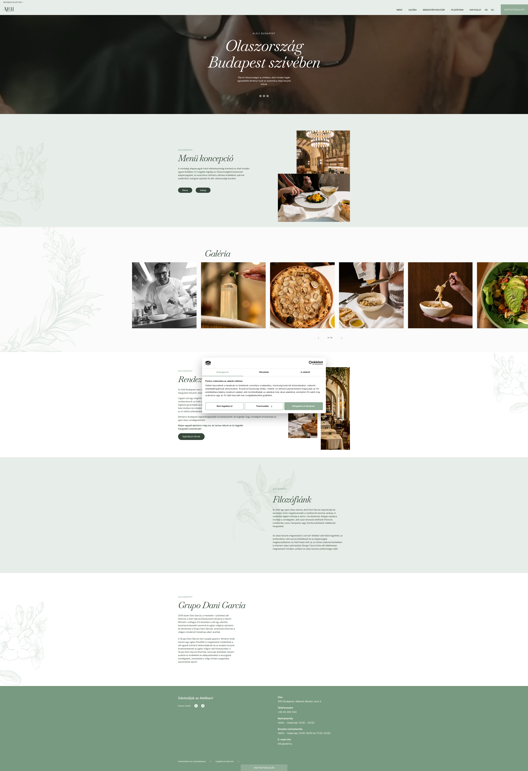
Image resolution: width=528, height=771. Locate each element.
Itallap (203, 190)
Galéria (413, 10)
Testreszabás (262, 406)
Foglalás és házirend (224, 761)
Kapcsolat (475, 10)
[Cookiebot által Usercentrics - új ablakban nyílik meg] (311, 363)
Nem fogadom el (224, 406)
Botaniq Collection (12, 2)
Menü (399, 10)
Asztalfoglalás (264, 767)
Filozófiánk (457, 10)
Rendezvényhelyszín (434, 10)
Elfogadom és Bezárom (303, 406)
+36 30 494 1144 (287, 712)
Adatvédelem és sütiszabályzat (192, 761)
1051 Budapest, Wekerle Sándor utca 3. (300, 701)
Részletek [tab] (264, 372)
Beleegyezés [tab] (223, 372)
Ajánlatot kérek (191, 436)
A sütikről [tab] (305, 372)
